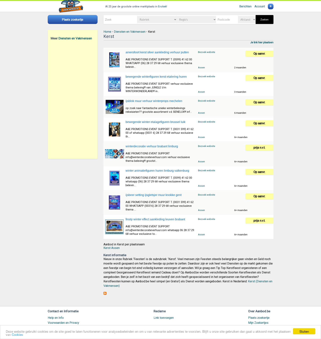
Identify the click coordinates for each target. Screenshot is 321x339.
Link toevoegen (164, 317)
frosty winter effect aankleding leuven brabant (155, 219)
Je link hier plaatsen (261, 42)
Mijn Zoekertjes (258, 323)
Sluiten (304, 331)
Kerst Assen (111, 248)
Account (259, 6)
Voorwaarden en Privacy (63, 323)
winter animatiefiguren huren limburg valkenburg (157, 170)
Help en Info (56, 317)
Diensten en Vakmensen (75, 38)
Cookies (17, 334)
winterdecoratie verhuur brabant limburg (152, 146)
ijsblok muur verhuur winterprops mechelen (154, 101)
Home (107, 31)
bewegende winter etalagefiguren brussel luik (155, 122)
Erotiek (162, 6)
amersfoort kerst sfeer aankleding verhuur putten (157, 52)
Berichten (245, 6)
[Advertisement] (73, 99)
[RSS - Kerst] (104, 294)
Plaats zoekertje (259, 317)
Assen (201, 67)
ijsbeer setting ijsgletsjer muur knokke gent (153, 195)
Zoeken (264, 19)
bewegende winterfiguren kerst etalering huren (156, 76)
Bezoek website (206, 52)
